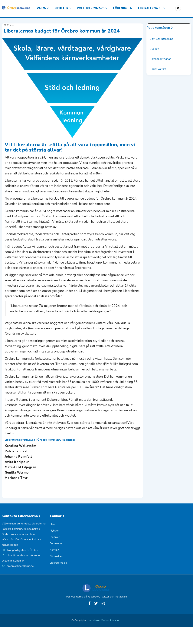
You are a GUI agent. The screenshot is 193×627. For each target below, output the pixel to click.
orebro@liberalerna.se (20, 566)
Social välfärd (158, 69)
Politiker (55, 537)
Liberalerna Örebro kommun (104, 620)
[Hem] (16, 7)
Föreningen (122, 8)
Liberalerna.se (150, 8)
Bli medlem (56, 556)
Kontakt (54, 550)
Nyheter (61, 8)
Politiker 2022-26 (91, 8)
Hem (52, 524)
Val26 (42, 8)
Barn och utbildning (161, 39)
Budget (154, 49)
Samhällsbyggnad (160, 59)
